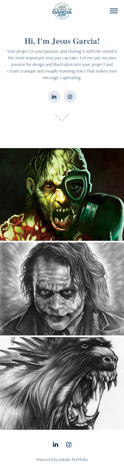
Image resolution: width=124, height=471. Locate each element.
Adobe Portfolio (73, 459)
